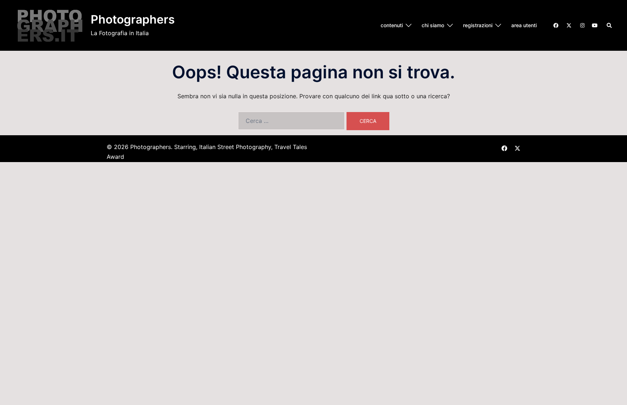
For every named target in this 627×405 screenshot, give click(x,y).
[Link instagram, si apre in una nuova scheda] (582, 25)
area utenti (524, 25)
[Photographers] (50, 25)
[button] (609, 25)
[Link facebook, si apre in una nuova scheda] (555, 25)
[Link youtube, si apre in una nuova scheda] (595, 25)
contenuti (392, 25)
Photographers (133, 19)
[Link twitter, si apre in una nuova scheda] (568, 25)
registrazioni (477, 25)
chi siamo (433, 25)
